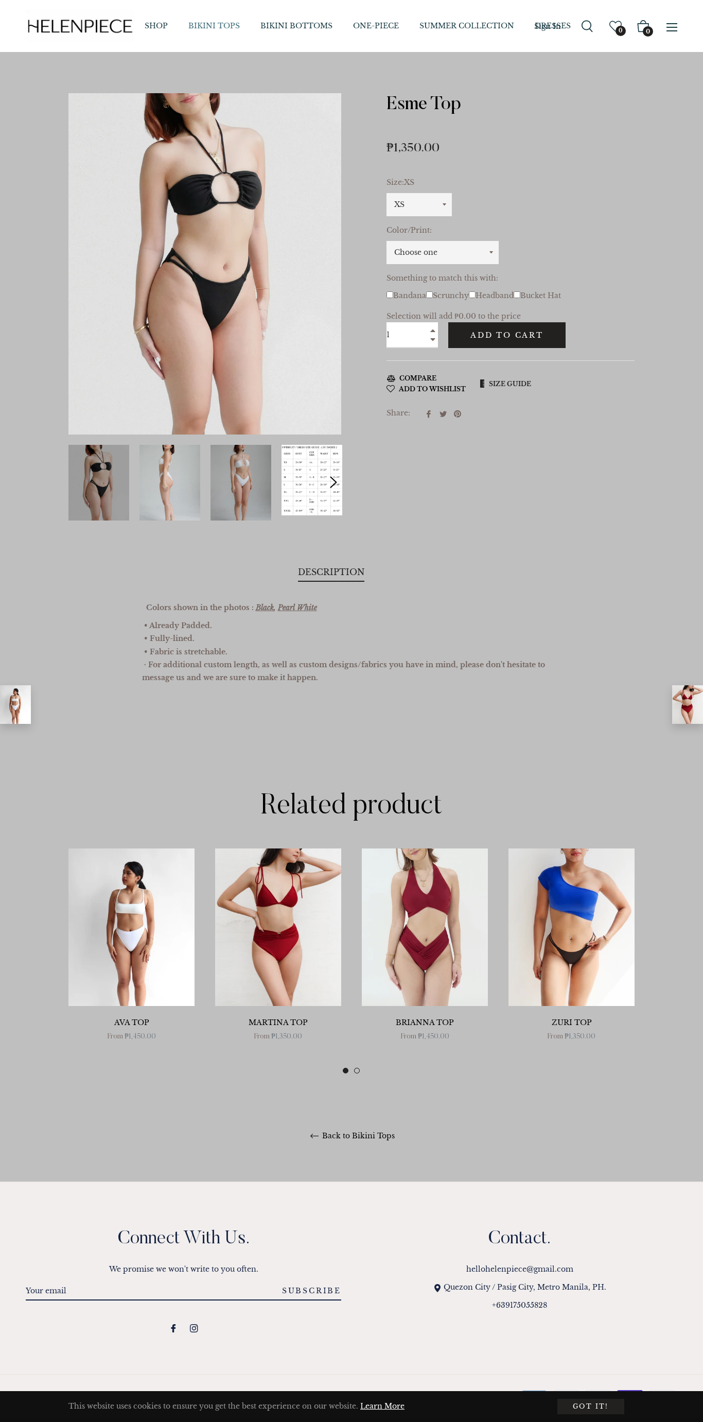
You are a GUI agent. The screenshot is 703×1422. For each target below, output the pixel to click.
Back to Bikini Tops (357, 1136)
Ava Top (131, 1022)
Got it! (591, 1406)
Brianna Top (425, 1022)
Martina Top (278, 1022)
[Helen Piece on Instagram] (194, 1327)
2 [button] (357, 1070)
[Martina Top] (687, 704)
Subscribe (311, 1290)
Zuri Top (572, 1022)
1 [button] (345, 1070)
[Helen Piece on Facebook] (173, 1327)
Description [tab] (331, 572)
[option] (131, 961)
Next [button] (333, 482)
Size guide (510, 384)
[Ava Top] (15, 704)
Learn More (382, 1406)
